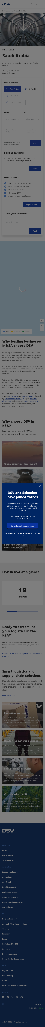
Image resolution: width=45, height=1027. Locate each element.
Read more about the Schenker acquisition (22, 533)
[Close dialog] (40, 486)
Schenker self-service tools (22, 525)
